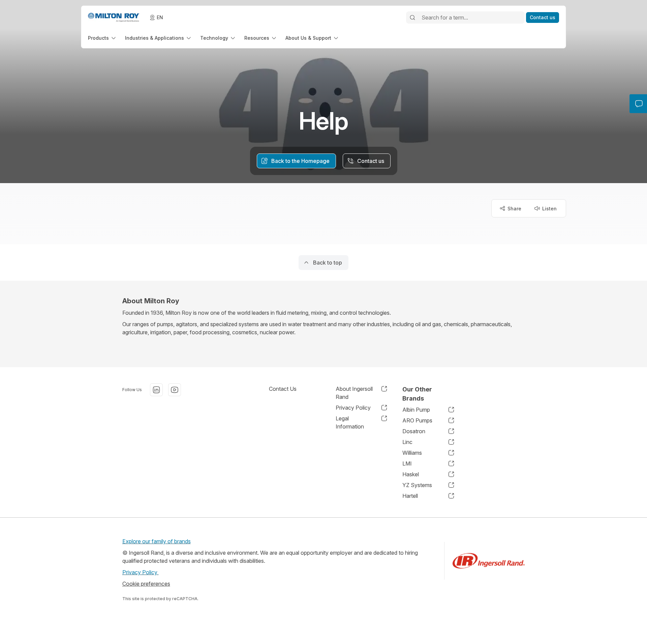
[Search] (412, 17)
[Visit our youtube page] (174, 389)
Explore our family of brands (156, 541)
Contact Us (283, 388)
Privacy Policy (140, 572)
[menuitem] (102, 37)
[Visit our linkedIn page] (156, 389)
